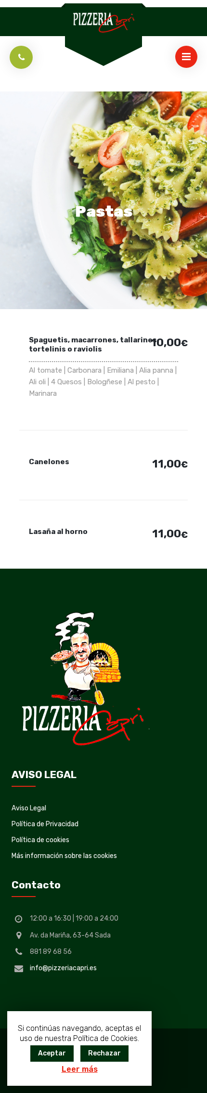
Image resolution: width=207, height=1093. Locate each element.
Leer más (80, 1069)
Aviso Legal (29, 808)
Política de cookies (40, 840)
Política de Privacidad (45, 824)
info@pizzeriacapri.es (63, 968)
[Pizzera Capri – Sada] (103, 22)
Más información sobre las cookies (64, 856)
